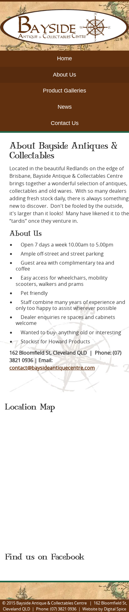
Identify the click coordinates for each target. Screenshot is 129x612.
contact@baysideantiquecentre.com (52, 367)
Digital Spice (115, 609)
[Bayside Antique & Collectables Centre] (64, 43)
